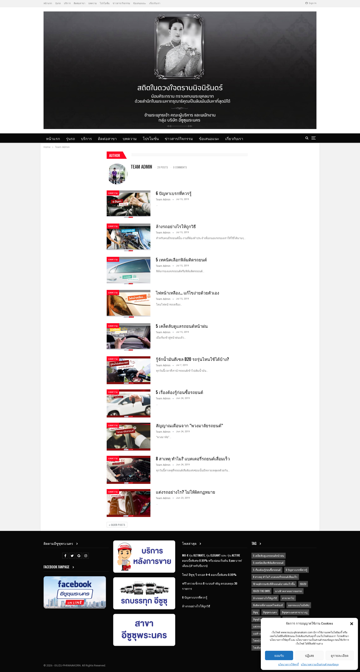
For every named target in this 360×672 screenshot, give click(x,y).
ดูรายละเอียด (340, 655)
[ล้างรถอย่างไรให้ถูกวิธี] (128, 237)
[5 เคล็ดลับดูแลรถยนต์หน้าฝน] (128, 337)
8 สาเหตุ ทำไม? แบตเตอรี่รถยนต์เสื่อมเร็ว (193, 458)
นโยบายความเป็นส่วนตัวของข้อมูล (320, 664)
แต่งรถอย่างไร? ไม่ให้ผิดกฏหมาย (185, 492)
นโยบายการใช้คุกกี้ (288, 664)
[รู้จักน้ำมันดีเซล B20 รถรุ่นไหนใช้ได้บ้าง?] (128, 370)
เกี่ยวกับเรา (154, 3)
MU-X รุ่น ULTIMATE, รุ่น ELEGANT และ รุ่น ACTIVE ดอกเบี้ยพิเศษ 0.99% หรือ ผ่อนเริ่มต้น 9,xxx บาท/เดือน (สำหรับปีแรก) (212, 560)
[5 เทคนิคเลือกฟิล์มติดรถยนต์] (128, 271)
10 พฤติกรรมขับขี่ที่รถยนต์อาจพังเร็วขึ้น (274, 584)
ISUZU (303, 584)
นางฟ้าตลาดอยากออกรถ (288, 591)
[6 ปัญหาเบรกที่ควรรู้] (128, 204)
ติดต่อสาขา (79, 3)
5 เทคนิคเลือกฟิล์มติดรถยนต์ (181, 259)
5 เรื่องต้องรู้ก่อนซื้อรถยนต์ (179, 392)
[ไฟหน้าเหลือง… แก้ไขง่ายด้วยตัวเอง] (128, 304)
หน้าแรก (48, 3)
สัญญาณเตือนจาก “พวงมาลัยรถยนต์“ (189, 425)
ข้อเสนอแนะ (139, 3)
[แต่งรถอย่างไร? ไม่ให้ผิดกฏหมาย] (128, 503)
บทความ (92, 3)
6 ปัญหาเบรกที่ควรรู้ (173, 193)
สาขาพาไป (288, 598)
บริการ (67, 3)
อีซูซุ (255, 612)
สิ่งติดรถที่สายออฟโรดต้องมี (268, 605)
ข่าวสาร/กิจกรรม (121, 3)
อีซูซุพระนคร (270, 612)
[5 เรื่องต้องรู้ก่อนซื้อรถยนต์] (128, 403)
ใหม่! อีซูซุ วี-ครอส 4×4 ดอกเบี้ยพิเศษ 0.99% (209, 574)
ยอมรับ (279, 655)
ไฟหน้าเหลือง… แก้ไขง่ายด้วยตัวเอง (187, 292)
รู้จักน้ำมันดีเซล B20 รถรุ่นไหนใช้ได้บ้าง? (192, 359)
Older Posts (117, 525)
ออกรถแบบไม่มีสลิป (298, 605)
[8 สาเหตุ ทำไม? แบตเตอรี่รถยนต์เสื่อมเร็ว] (128, 470)
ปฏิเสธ (309, 655)
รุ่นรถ (58, 3)
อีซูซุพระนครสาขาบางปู (295, 612)
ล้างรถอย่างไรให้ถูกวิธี (176, 226)
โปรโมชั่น (105, 3)
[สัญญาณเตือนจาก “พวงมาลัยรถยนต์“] (128, 437)
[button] (352, 624)
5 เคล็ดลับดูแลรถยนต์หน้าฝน (182, 326)
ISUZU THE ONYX (261, 591)
